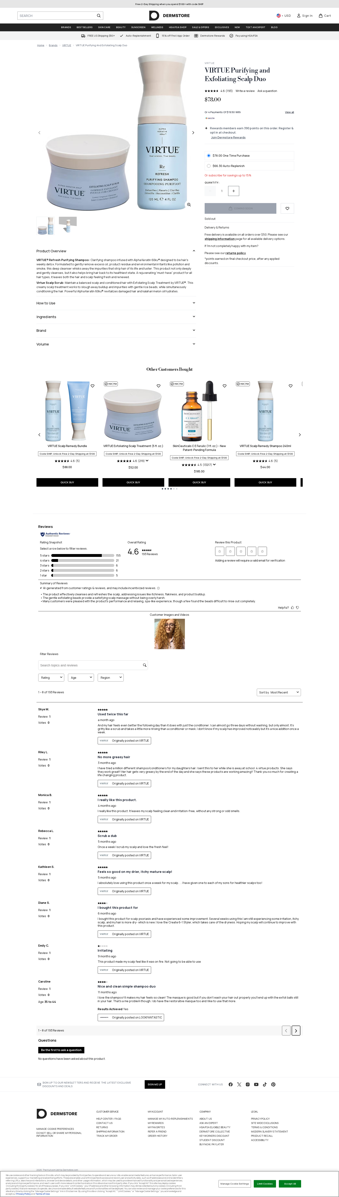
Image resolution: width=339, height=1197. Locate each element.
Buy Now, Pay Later (211, 1144)
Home (40, 45)
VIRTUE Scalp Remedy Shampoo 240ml (265, 446)
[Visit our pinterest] (273, 1084)
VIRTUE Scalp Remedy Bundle (67, 446)
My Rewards (156, 1123)
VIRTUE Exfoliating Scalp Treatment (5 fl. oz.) (133, 446)
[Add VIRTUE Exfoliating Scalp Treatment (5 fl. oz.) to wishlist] (158, 386)
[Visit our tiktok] (265, 1084)
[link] (305, 15)
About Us (205, 1118)
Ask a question (267, 91)
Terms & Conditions (264, 1127)
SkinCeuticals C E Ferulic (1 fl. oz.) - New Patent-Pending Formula (199, 448)
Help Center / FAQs (108, 1118)
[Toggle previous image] (39, 132)
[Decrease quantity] (210, 191)
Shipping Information (110, 1131)
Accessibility (260, 1140)
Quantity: (212, 182)
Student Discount (212, 1140)
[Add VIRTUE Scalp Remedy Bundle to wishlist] (92, 386)
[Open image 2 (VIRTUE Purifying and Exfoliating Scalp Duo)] (68, 226)
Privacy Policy (260, 1118)
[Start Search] (99, 16)
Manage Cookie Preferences (55, 1128)
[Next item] (300, 435)
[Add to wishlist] (287, 208)
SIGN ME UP (155, 1084)
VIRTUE (66, 45)
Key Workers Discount (214, 1135)
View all (289, 112)
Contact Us (104, 1123)
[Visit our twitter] (239, 1084)
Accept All (290, 1183)
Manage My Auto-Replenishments (170, 1118)
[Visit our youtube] (256, 1084)
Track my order (107, 1135)
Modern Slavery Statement (269, 1131)
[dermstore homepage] (169, 16)
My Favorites (156, 1127)
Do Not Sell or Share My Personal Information (59, 1134)
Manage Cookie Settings (234, 1183)
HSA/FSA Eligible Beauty (214, 1127)
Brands (53, 45)
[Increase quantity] (233, 191)
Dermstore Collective (214, 1131)
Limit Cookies (265, 1183)
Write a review (245, 91)
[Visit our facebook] (230, 1084)
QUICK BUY (67, 482)
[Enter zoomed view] (189, 204)
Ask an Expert (208, 1123)
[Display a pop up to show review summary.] (147, 461)
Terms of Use (42, 1193)
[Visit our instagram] (247, 1084)
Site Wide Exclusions (265, 1123)
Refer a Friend (157, 1131)
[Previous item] (39, 435)
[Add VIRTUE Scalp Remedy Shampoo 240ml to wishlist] (290, 386)
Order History (157, 1135)
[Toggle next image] (193, 132)
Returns (102, 1127)
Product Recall (262, 1135)
